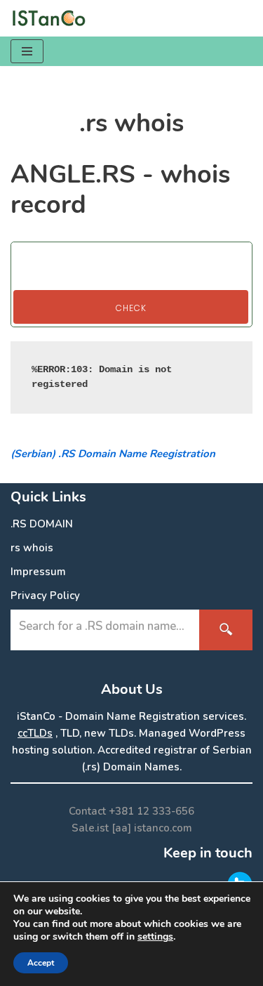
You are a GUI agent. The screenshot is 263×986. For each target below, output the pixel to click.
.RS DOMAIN (42, 524)
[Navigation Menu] (27, 51)
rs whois (32, 548)
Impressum (38, 572)
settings (155, 937)
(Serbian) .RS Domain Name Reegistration (113, 454)
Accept (40, 962)
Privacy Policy (45, 596)
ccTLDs (35, 733)
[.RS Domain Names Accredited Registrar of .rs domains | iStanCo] (53, 18)
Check (131, 308)
